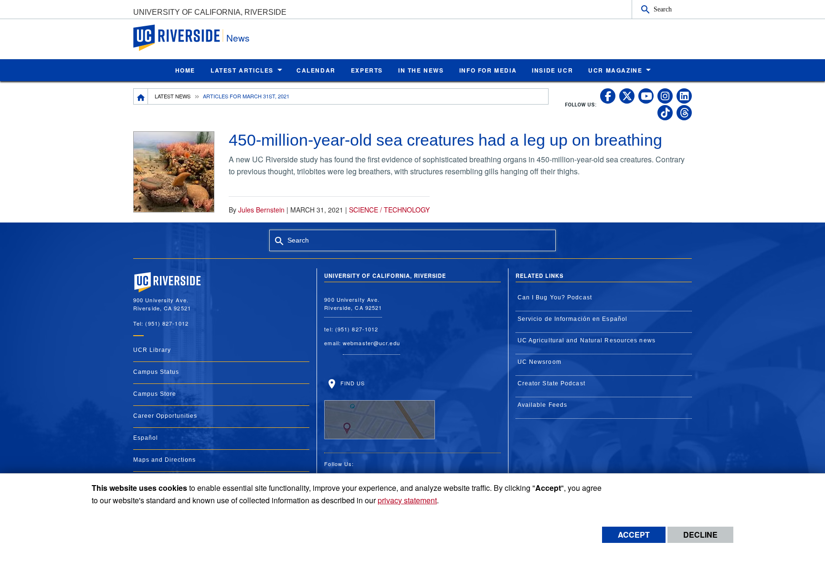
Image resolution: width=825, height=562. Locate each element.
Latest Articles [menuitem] (242, 70)
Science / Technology (389, 209)
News (238, 37)
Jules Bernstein (261, 209)
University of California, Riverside (209, 12)
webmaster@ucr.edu (371, 343)
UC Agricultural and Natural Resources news (587, 340)
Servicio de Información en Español (572, 319)
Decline (700, 534)
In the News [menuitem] (421, 70)
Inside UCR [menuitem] (552, 70)
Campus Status (156, 372)
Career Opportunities (165, 416)
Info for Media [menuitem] (488, 70)
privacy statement (407, 500)
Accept (634, 534)
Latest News (172, 96)
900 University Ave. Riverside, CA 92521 (353, 303)
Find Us (351, 383)
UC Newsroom (539, 362)
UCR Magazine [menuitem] (615, 70)
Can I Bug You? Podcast (555, 297)
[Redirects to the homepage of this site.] (141, 96)
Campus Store (154, 394)
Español (145, 438)
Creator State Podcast (551, 383)
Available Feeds (543, 405)
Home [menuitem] (185, 70)
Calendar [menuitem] (316, 70)
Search (663, 9)
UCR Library (152, 350)
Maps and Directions (164, 459)
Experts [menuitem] (367, 70)
